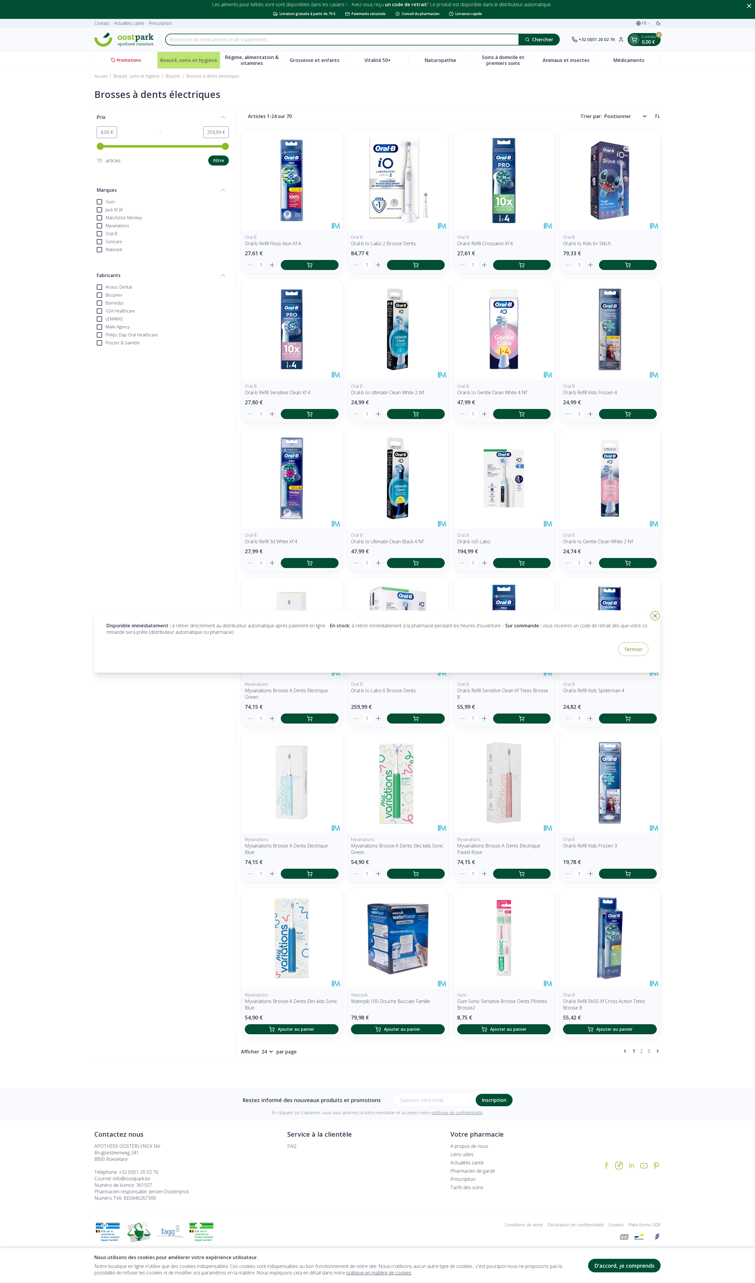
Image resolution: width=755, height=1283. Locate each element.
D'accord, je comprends (624, 1265)
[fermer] (655, 616)
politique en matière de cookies (378, 1272)
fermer (633, 649)
